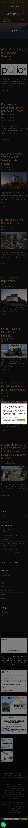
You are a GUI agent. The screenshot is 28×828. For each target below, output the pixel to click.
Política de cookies (13, 417)
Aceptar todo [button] (21, 420)
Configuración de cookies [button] (9, 420)
